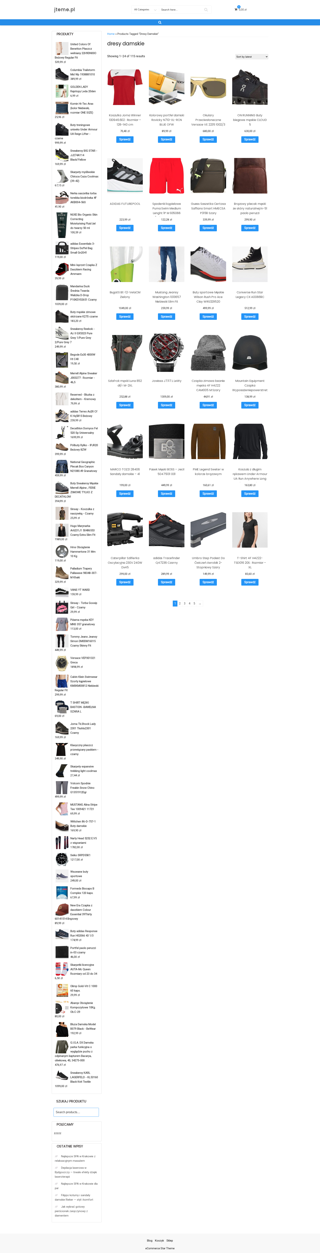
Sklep (169, 1240)
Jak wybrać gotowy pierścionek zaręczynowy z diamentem (71, 1211)
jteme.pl (64, 9)
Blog (149, 1240)
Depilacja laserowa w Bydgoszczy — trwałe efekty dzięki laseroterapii (76, 1172)
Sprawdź (125, 139)
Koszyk (159, 1240)
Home (111, 34)
